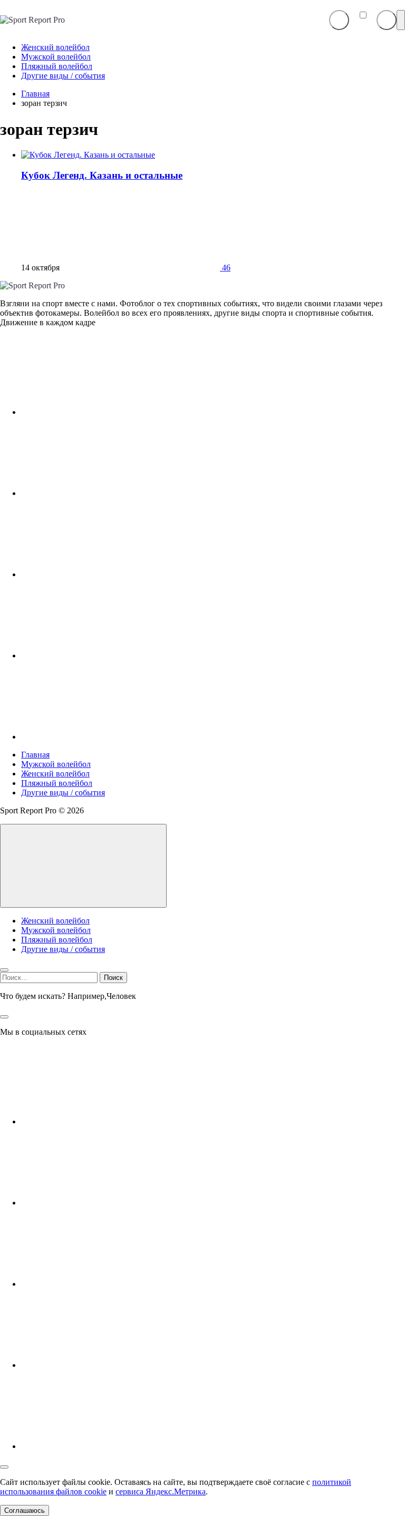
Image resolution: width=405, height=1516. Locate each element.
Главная (35, 754)
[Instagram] (100, 493)
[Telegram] (100, 574)
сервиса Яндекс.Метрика (160, 1491)
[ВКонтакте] (100, 411)
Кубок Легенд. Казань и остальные (101, 175)
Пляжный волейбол (56, 783)
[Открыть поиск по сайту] (387, 20)
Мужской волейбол (56, 764)
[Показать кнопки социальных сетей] (339, 20)
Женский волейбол (55, 773)
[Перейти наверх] (83, 866)
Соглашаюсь (24, 1510)
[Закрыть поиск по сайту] (4, 1016)
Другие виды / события (63, 792)
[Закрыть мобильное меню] (4, 969)
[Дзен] (100, 655)
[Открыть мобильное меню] (401, 20)
